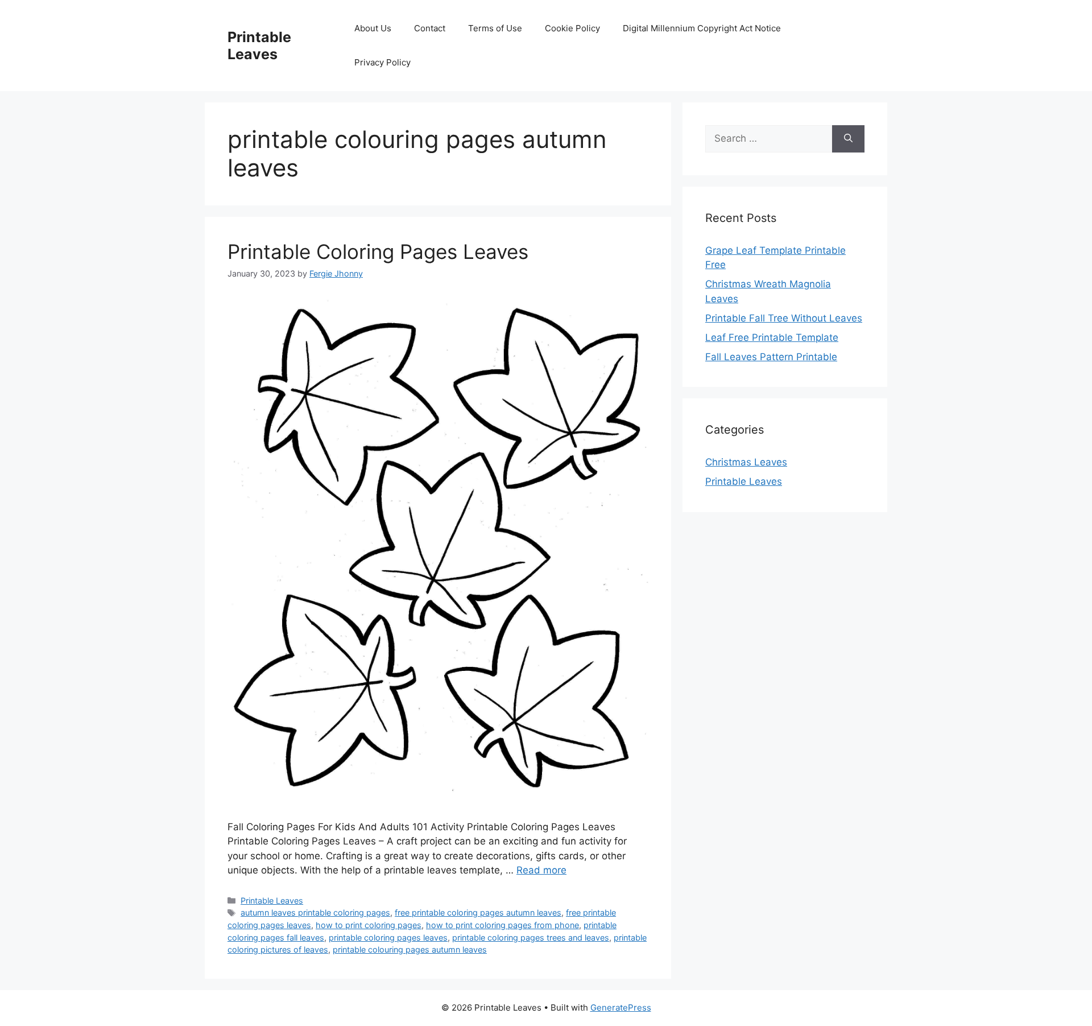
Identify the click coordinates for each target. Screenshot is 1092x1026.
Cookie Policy (572, 28)
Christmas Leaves (746, 462)
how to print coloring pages (368, 925)
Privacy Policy (382, 62)
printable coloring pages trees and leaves (530, 937)
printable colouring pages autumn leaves (410, 949)
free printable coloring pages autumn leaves (478, 912)
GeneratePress (620, 1007)
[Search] (848, 139)
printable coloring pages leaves (388, 937)
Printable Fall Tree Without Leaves (783, 318)
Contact (429, 28)
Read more (541, 870)
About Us (372, 28)
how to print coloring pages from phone (502, 925)
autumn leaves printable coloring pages (315, 912)
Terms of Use (495, 28)
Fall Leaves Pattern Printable (771, 356)
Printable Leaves (259, 45)
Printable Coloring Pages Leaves (378, 251)
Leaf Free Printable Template (771, 337)
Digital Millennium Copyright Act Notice (702, 28)
